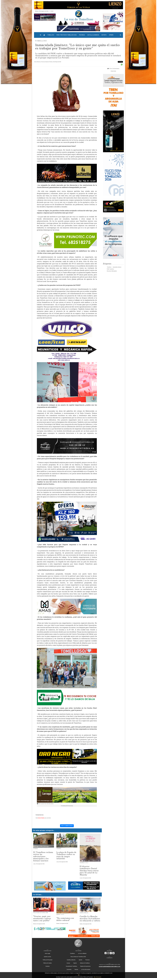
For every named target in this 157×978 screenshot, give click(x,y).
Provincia (82, 35)
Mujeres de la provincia (85, 966)
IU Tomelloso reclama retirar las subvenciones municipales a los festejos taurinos (43, 856)
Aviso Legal (47, 953)
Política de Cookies (47, 963)
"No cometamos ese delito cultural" (65, 919)
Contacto (47, 966)
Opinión (111, 35)
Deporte (104, 35)
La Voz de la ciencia (85, 969)
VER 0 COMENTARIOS (67, 825)
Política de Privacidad (47, 959)
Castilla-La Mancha (93, 35)
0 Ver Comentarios (114, 68)
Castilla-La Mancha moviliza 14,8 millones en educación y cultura (90, 918)
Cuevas (68, 963)
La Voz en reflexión (82, 953)
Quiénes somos (47, 956)
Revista (76, 969)
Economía (69, 969)
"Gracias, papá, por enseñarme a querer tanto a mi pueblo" (42, 918)
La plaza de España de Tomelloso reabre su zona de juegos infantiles (66, 855)
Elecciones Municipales (112, 271)
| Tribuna (62, 914)
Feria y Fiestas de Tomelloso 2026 (67, 35)
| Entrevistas (69, 805)
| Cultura (86, 862)
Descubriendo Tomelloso (71, 966)
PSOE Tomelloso (110, 269)
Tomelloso (50, 35)
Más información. (97, 977)
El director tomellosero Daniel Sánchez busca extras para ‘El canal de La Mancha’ (89, 870)
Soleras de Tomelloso (85, 963)
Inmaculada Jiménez (117, 267)
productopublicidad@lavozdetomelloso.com (109, 966)
